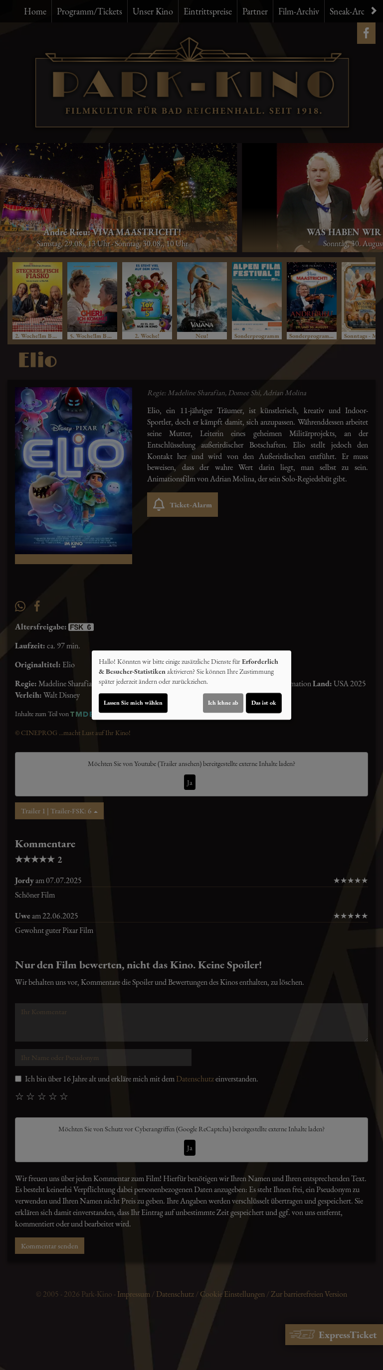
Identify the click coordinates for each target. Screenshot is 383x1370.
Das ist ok (263, 703)
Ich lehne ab (223, 703)
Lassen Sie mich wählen (133, 703)
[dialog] (191, 685)
